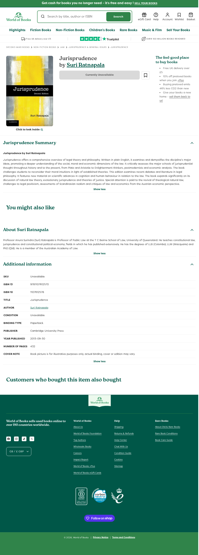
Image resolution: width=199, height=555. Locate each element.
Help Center (120, 440)
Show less (99, 189)
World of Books (81, 537)
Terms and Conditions (123, 537)
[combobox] (84, 17)
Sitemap (118, 466)
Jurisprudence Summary (29, 143)
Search (118, 16)
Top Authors (79, 440)
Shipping (118, 427)
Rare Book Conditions (166, 433)
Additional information (27, 264)
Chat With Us (121, 446)
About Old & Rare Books (167, 427)
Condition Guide (122, 453)
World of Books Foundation (87, 433)
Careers (77, 453)
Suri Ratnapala (86, 66)
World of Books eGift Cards (87, 473)
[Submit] (43, 16)
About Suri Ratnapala (26, 230)
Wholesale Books (82, 446)
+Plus (181, 80)
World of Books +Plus (84, 466)
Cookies (118, 459)
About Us (78, 427)
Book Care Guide (164, 440)
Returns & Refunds (124, 433)
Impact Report (80, 459)
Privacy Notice (100, 537)
